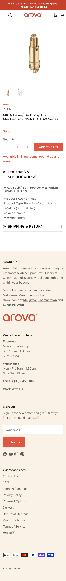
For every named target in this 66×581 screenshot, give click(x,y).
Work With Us (13, 389)
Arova (7, 104)
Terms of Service (14, 526)
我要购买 (9, 533)
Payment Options (15, 501)
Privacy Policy (12, 495)
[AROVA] (33, 15)
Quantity (9, 139)
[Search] (11, 15)
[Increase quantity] (27, 147)
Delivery (8, 507)
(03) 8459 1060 (24, 3)
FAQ (6, 482)
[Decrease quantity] (7, 147)
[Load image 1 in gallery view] (33, 52)
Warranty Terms (14, 520)
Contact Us (10, 476)
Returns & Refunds (15, 514)
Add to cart (48, 147)
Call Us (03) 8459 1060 (19, 381)
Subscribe (14, 442)
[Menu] (4, 15)
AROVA (16, 568)
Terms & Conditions (16, 488)
